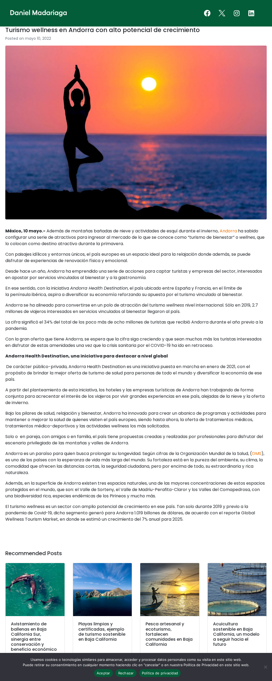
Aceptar (103, 673)
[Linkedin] (251, 13)
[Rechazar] (265, 667)
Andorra (228, 231)
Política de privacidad (160, 673)
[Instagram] (236, 13)
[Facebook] (207, 13)
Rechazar (126, 673)
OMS (256, 453)
